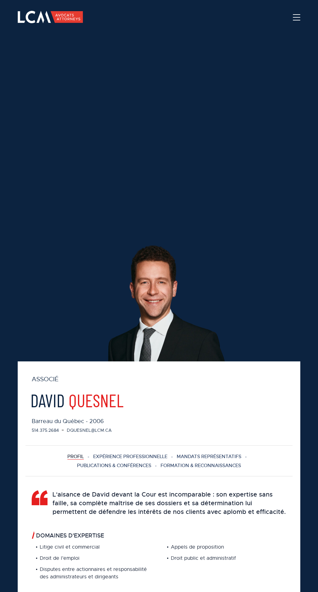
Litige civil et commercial (70, 547)
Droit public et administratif (203, 558)
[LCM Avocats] (50, 17)
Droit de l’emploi (60, 558)
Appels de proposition (197, 547)
